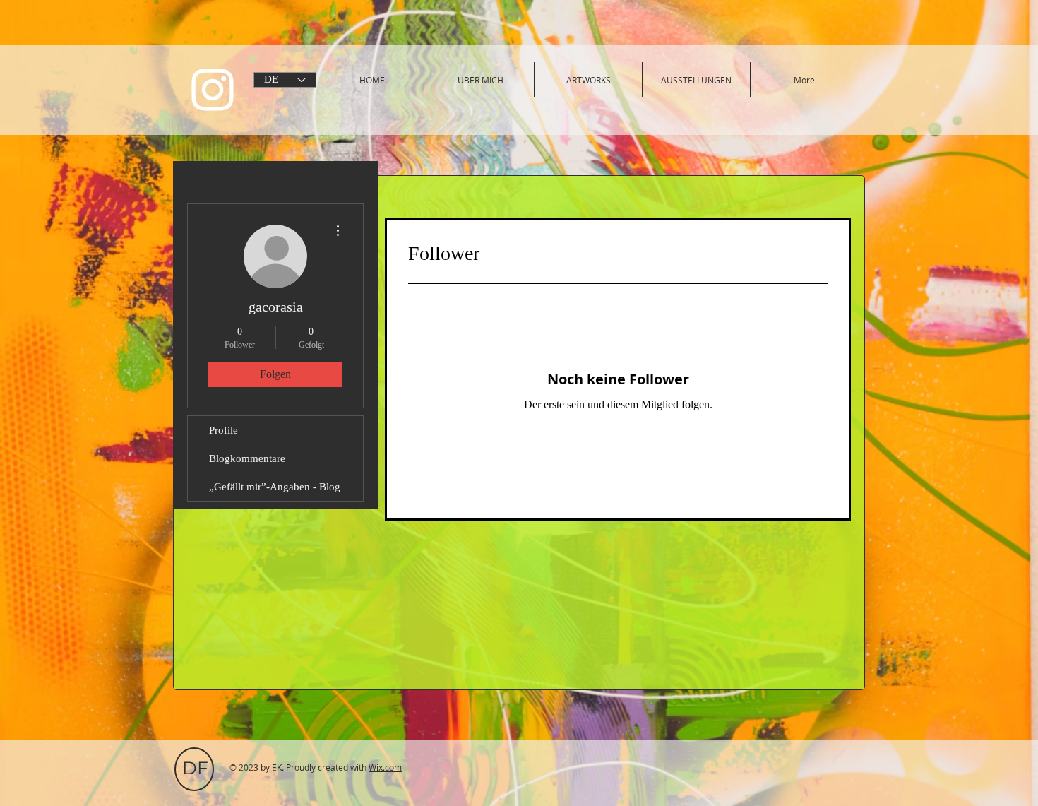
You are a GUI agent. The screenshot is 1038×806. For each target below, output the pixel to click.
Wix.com (385, 767)
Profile (223, 430)
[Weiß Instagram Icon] (212, 89)
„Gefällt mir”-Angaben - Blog (274, 486)
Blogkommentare (247, 458)
